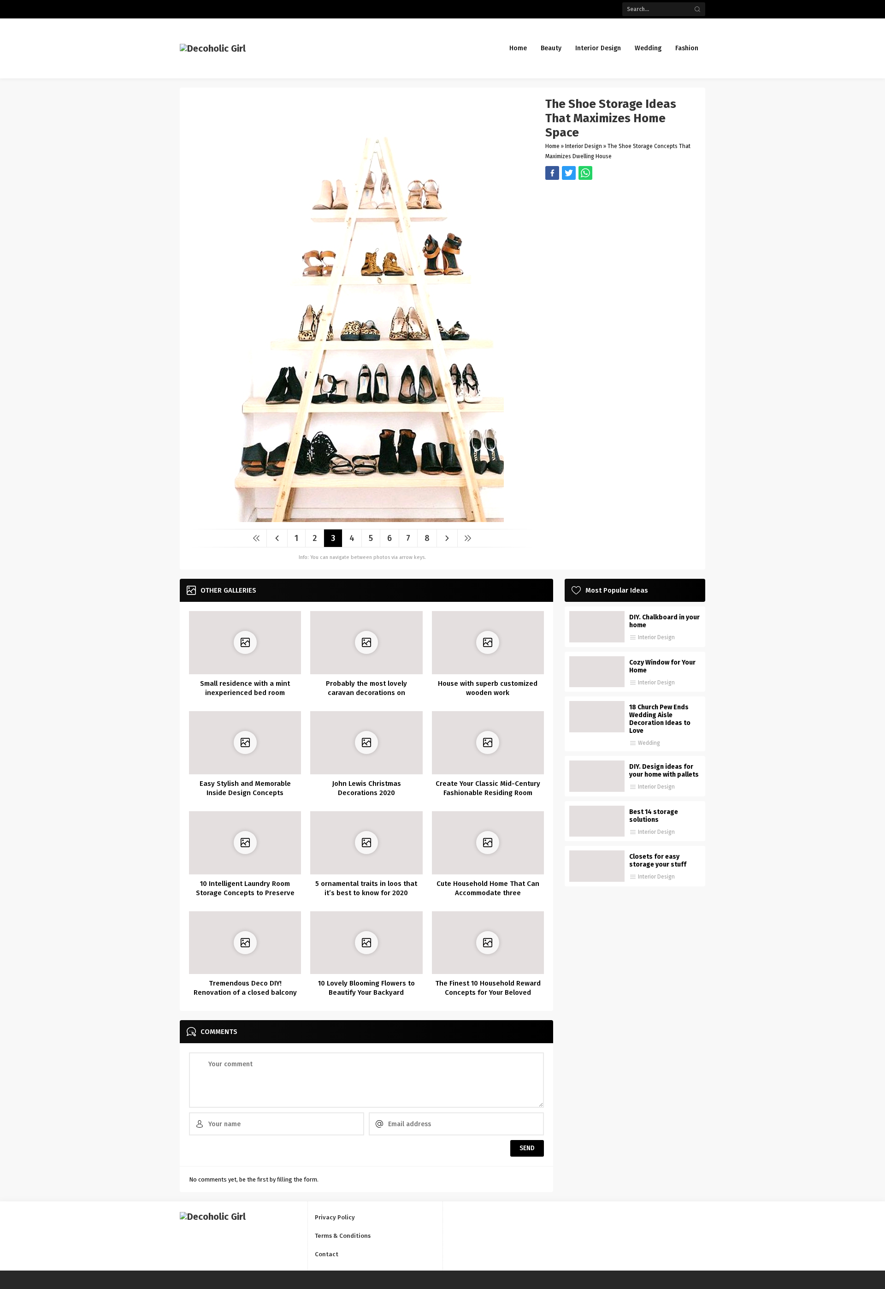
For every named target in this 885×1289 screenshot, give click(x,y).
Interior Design (583, 146)
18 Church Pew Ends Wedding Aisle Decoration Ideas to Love (659, 719)
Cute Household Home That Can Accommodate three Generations (488, 892)
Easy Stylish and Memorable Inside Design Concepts (245, 788)
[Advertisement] (620, 244)
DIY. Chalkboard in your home (664, 621)
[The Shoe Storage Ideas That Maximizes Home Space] (362, 518)
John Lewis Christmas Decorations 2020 (366, 788)
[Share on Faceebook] (569, 173)
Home (552, 146)
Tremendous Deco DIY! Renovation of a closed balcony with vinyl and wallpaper (245, 992)
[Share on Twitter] (585, 173)
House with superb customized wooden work (487, 688)
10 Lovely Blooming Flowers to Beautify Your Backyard (366, 988)
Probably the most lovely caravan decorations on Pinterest (366, 692)
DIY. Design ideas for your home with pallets (664, 770)
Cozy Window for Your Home (662, 666)
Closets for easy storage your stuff (657, 860)
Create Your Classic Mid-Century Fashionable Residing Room (488, 788)
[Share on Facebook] (552, 173)
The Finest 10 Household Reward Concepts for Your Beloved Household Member (488, 992)
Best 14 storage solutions (653, 816)
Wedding (649, 743)
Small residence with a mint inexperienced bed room (245, 688)
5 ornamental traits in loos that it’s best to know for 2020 (366, 888)
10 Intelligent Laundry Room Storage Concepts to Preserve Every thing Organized (245, 892)
